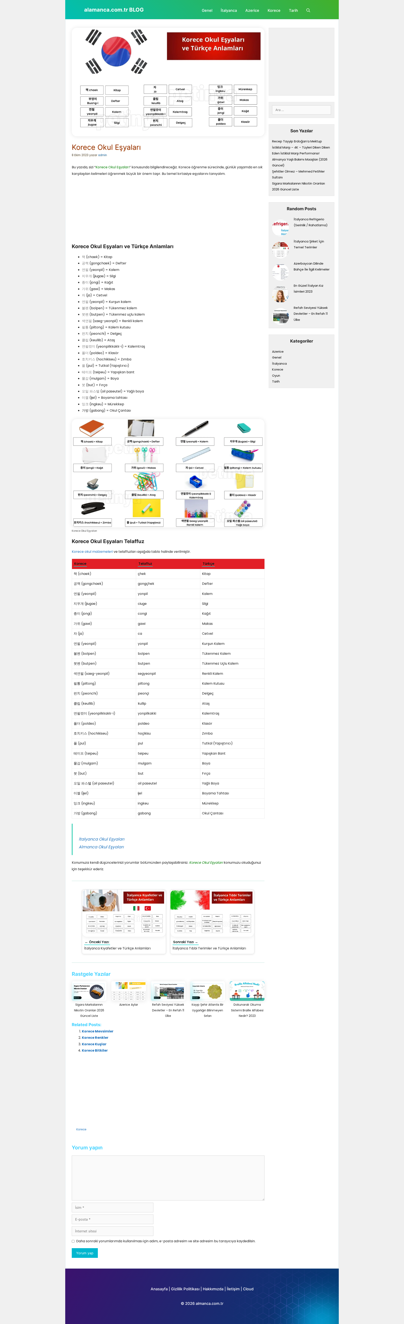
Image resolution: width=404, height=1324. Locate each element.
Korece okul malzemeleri (92, 551)
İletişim (233, 1289)
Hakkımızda (213, 1289)
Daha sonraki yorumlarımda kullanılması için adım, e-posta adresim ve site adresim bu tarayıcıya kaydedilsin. (165, 1241)
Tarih (293, 10)
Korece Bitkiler (95, 1050)
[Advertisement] (103, 210)
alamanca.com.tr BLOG (114, 10)
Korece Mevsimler (97, 1031)
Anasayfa (159, 1289)
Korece (274, 10)
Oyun (276, 375)
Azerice (252, 10)
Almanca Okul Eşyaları (101, 847)
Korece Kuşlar (94, 1044)
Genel (207, 10)
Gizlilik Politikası (185, 1289)
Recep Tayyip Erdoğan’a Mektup (297, 141)
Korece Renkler (95, 1037)
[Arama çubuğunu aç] (308, 10)
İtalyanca (229, 10)
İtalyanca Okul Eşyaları (101, 839)
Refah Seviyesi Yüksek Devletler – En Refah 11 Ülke (311, 313)
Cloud (248, 1289)
